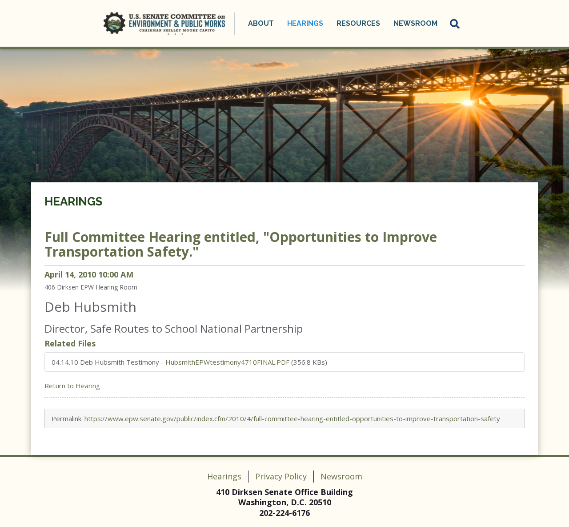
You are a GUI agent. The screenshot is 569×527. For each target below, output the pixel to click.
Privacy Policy (281, 476)
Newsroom (341, 476)
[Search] (455, 23)
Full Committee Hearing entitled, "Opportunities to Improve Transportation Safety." (240, 244)
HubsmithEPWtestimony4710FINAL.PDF (227, 362)
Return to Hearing (72, 385)
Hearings (73, 201)
